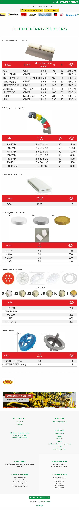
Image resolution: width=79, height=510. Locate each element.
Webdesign (39, 505)
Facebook (20, 421)
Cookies (59, 446)
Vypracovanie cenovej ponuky (33, 10)
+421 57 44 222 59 (51, 10)
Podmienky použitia (59, 449)
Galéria (59, 441)
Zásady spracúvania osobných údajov (59, 444)
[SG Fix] (8, 382)
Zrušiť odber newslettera (19, 438)
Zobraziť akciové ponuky (59, 421)
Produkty (59, 439)
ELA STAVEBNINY (45, 501)
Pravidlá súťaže (59, 433)
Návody (59, 436)
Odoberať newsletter (19, 436)
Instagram (20, 424)
